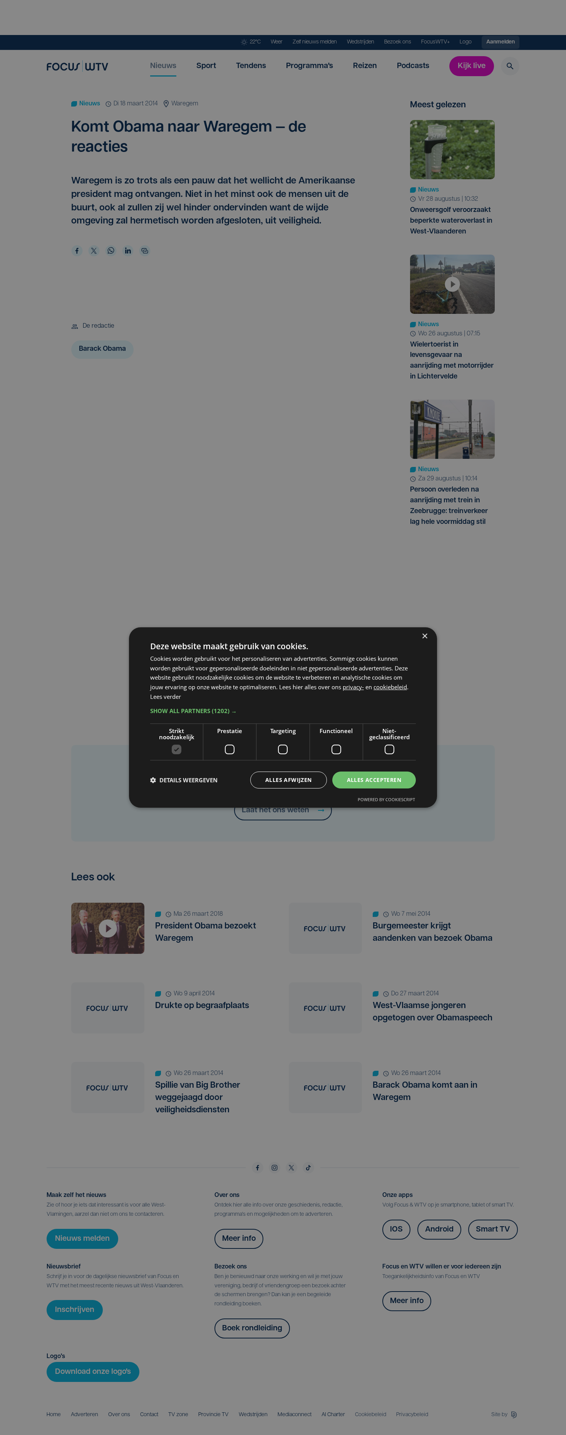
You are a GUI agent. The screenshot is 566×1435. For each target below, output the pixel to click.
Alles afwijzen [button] (288, 779)
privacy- (353, 687)
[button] (283, 710)
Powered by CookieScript (386, 799)
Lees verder (165, 696)
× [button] (424, 636)
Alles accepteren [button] (374, 779)
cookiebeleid (390, 687)
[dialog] (283, 717)
